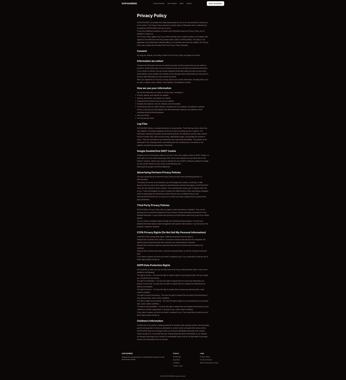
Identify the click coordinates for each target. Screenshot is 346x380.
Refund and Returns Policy (209, 363)
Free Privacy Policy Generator (177, 45)
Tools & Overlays (158, 3)
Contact (188, 3)
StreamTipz (177, 357)
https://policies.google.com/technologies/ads (153, 167)
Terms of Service (206, 360)
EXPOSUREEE (130, 3)
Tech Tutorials (172, 3)
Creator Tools (177, 366)
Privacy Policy (205, 357)
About (181, 3)
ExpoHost (176, 360)
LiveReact (176, 363)
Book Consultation (215, 3)
